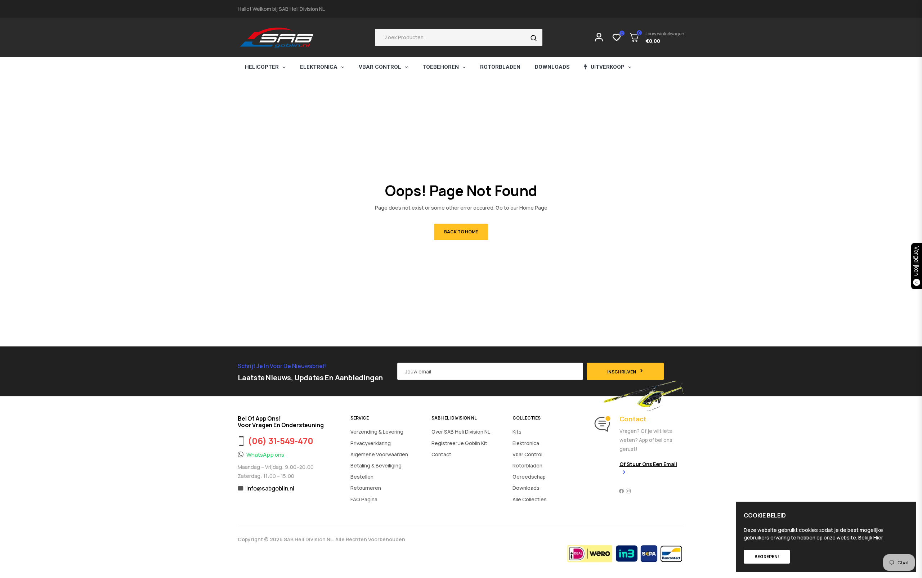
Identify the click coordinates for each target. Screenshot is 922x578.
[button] (458, 37)
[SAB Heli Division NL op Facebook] (621, 491)
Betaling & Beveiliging (376, 465)
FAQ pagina (363, 499)
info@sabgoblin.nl (270, 488)
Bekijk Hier (870, 537)
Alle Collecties (530, 499)
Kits (517, 431)
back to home (461, 232)
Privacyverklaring (370, 443)
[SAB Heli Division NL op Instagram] (628, 491)
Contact (441, 454)
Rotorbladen (527, 465)
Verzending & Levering (376, 431)
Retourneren (365, 487)
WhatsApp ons (265, 454)
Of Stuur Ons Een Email (648, 464)
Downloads (526, 487)
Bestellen (361, 476)
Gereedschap (529, 476)
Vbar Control (527, 454)
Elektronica (526, 443)
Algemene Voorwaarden (379, 454)
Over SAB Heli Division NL (460, 431)
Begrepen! (767, 557)
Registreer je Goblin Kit (459, 443)
